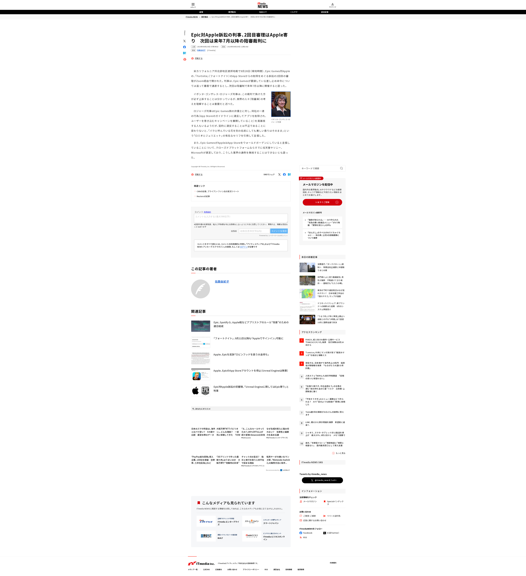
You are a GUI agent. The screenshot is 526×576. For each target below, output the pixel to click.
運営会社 (276, 569)
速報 (201, 12)
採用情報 (288, 569)
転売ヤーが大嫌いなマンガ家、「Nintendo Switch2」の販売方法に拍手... (278, 459)
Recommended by (273, 470)
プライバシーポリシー (251, 569)
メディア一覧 (193, 569)
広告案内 (218, 569)
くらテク (294, 12)
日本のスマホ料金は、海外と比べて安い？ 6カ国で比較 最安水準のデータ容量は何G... (203, 432)
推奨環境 (301, 569)
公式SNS (206, 569)
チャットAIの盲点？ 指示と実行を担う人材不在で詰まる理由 (252, 459)
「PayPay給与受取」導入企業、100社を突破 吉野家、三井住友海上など (203, 459)
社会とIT (263, 12)
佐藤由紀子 (222, 281)
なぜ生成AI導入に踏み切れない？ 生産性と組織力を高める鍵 (278, 431)
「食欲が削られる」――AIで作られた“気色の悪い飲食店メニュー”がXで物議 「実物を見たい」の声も (324, 222)
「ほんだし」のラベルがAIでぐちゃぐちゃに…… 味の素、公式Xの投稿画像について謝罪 (324, 235)
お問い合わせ (232, 569)
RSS (266, 569)
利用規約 (333, 563)
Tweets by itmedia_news (313, 474)
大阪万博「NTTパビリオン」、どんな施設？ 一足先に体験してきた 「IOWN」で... (228, 432)
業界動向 (232, 12)
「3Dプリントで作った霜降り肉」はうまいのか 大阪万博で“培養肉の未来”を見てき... (228, 460)
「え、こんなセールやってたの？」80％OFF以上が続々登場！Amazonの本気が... (253, 432)
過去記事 (324, 12)
